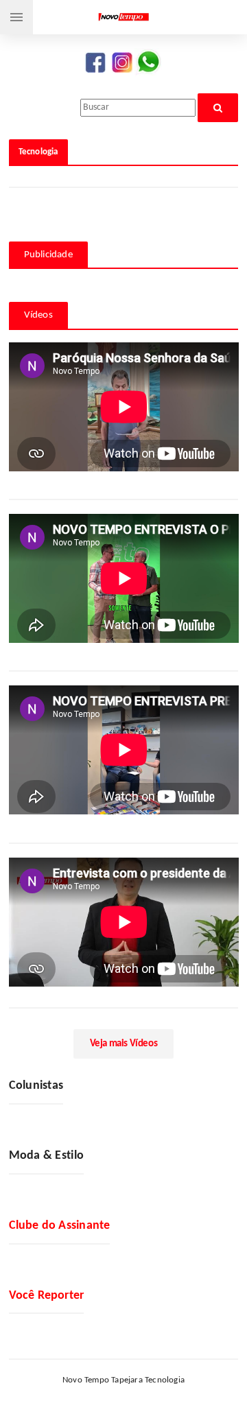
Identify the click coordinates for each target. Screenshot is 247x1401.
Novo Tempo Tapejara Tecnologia (123, 1380)
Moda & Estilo (46, 1155)
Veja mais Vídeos (124, 1044)
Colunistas (36, 1085)
